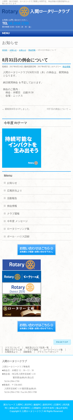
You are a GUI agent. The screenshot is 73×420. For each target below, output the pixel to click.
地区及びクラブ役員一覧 (37, 347)
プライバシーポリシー (47, 352)
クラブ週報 (13, 213)
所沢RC (28, 404)
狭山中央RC (62, 408)
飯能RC (37, 404)
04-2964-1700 (18, 23)
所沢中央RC (49, 408)
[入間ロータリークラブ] (36, 12)
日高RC (57, 404)
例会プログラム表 (13, 349)
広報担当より (14, 190)
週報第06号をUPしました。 (16, 109)
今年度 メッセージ (17, 221)
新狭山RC (14, 408)
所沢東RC (25, 408)
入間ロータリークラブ (32, 411)
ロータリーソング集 (18, 228)
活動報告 (12, 198)
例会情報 (66, 66)
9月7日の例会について (59, 109)
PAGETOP (62, 342)
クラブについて (12, 347)
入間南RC (36, 408)
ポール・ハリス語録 (18, 236)
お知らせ (12, 183)
